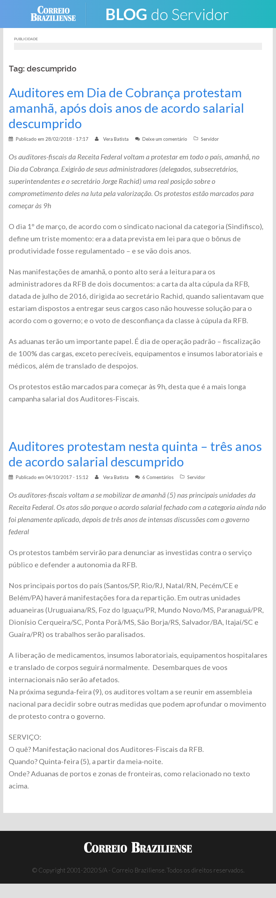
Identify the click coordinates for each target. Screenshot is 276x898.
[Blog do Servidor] (166, 13)
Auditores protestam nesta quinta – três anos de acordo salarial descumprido (135, 453)
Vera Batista (116, 139)
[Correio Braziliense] (59, 13)
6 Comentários (158, 477)
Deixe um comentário (164, 139)
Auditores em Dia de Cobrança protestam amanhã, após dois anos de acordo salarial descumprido (126, 108)
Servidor (210, 139)
